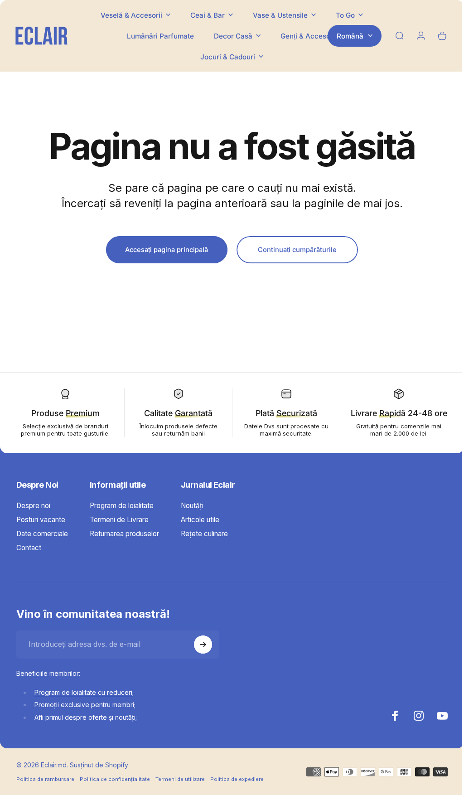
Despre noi (33, 516)
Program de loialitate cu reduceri (83, 702)
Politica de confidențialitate (115, 789)
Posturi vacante (40, 530)
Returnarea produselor (124, 544)
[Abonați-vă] (203, 655)
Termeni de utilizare (180, 789)
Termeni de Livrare (119, 530)
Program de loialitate (122, 516)
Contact (28, 558)
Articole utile (200, 530)
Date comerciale (42, 544)
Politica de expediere (237, 789)
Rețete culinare (204, 544)
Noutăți (192, 516)
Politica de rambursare (45, 789)
